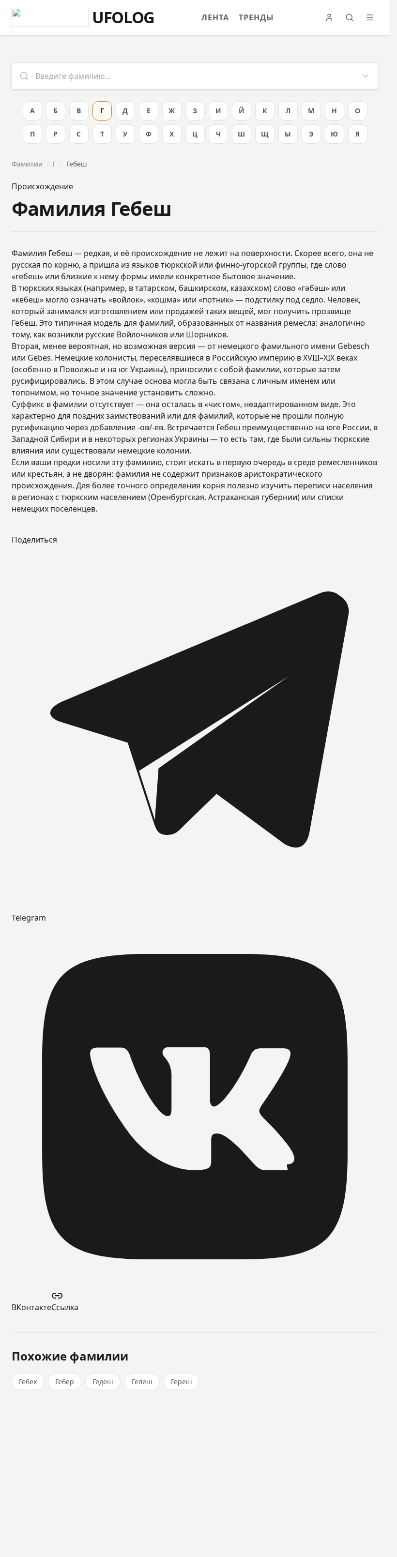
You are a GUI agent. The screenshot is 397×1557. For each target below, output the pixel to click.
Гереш (181, 1381)
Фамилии (27, 163)
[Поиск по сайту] (349, 17)
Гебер (64, 1381)
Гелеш (142, 1381)
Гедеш (102, 1381)
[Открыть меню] (370, 17)
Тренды (256, 17)
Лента (215, 17)
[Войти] (329, 17)
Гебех (28, 1381)
